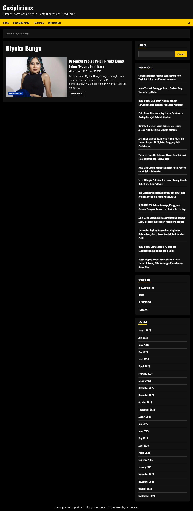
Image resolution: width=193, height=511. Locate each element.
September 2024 (146, 496)
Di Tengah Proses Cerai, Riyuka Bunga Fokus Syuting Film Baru (36, 77)
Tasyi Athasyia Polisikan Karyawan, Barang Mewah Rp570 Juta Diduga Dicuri (162, 182)
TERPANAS (39, 22)
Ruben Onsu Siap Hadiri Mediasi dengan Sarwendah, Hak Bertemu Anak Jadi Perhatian (160, 102)
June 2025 (143, 431)
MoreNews (115, 507)
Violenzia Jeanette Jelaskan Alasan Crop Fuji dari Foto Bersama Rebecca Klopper (162, 157)
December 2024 (146, 474)
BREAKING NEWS (21, 22)
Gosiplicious (18, 7)
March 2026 (144, 366)
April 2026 (143, 359)
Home (6, 22)
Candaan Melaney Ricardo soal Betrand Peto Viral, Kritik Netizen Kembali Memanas (160, 77)
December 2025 (146, 388)
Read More (78, 94)
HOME (141, 295)
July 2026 (143, 337)
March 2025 (144, 452)
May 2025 (143, 438)
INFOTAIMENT (54, 22)
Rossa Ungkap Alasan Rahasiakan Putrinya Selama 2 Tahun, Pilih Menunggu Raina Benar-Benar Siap (160, 263)
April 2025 (143, 445)
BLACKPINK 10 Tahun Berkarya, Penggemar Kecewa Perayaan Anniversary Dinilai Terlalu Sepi (162, 207)
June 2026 (143, 345)
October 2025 (145, 402)
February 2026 (145, 373)
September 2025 (146, 409)
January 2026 (145, 381)
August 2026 (144, 330)
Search (142, 45)
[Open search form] (189, 23)
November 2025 (146, 395)
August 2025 (144, 416)
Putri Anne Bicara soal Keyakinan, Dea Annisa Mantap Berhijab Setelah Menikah (160, 115)
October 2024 (145, 488)
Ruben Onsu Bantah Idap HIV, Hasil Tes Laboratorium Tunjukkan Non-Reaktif (157, 248)
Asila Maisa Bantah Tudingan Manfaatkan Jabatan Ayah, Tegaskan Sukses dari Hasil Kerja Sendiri (161, 219)
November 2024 (146, 481)
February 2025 (145, 460)
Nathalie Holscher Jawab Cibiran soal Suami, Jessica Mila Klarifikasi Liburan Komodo (159, 128)
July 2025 (143, 424)
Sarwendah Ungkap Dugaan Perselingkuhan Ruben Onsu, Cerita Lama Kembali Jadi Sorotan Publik (161, 234)
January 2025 (144, 467)
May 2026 (143, 352)
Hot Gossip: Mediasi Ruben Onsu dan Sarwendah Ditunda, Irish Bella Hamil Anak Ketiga (161, 194)
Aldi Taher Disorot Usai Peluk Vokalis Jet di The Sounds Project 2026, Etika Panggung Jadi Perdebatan (161, 142)
